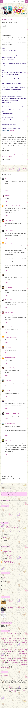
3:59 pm (20, 206)
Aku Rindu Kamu (10, 600)
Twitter (16, 154)
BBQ (22, 634)
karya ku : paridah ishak (8, 526)
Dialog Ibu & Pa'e (22, 640)
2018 (4, 581)
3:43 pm (13, 179)
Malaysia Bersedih (7, 651)
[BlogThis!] (6, 159)
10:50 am (14, 401)
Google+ (22, 154)
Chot (6, 347)
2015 (4, 593)
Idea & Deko (13, 644)
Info (18, 645)
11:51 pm (15, 337)
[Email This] (5, 159)
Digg (11, 156)
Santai (9, 658)
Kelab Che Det (12, 130)
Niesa (6, 380)
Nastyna (7, 327)
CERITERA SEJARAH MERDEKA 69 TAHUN (11, 527)
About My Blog (4, 634)
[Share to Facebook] (9, 159)
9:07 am (8, 390)
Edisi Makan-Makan (10, 642)
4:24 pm (11, 230)
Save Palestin (17, 658)
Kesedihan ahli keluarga (7, 647)
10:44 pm (11, 327)
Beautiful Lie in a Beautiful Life (10, 550)
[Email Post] (3, 159)
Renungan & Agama (7, 19)
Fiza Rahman (8, 179)
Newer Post (3, 169)
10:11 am (13, 423)
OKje (6, 440)
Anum (6, 195)
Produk (16, 653)
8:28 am (9, 380)
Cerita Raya (21, 638)
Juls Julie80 (8, 220)
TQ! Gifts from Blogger (12, 662)
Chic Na (7, 287)
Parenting (10, 653)
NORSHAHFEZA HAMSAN (11, 413)
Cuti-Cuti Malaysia (12, 640)
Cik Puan (7, 312)
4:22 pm (12, 220)
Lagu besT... (9, 649)
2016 (4, 589)
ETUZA (4, 537)
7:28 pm (10, 287)
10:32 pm (11, 312)
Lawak (16, 649)
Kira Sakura (8, 423)
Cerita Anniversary (12, 638)
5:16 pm (9, 440)
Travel (21, 662)
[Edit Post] (2, 30)
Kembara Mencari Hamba (8, 556)
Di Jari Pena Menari (12, 690)
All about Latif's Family (14, 634)
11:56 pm (13, 357)
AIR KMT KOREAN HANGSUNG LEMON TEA (11, 533)
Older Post (25, 169)
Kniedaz (7, 275)
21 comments (5, 28)
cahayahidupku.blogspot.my (11, 206)
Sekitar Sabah (12, 660)
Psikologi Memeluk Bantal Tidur (13, 614)
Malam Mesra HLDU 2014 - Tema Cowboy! (15, 607)
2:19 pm (18, 413)
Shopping (20, 660)
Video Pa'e (15, 665)
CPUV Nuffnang (4, 640)
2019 (4, 577)
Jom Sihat (24, 645)
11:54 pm (9, 347)
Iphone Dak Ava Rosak (7, 551)
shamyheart (8, 357)
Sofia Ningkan (8, 401)
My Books (15, 651)
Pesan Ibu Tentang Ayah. (9, 23)
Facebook (10, 154)
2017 (4, 585)
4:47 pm (10, 243)
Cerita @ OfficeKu (13, 636)
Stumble (5, 156)
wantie (6, 243)
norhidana (5, 532)
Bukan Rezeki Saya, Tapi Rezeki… (9, 562)
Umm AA (7, 230)
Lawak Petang (23, 649)
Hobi (8, 644)
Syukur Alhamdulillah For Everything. (9, 539)
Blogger (23, 690)
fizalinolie (7, 300)
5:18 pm (10, 275)
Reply (6, 190)
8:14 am (16, 368)
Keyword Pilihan (17, 647)
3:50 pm (9, 195)
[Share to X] (8, 159)
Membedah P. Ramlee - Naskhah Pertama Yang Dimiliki (13, 557)
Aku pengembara (9, 337)
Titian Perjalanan (7, 561)
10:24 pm (12, 300)
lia (5, 390)
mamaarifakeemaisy (10, 368)
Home (14, 169)
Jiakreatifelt (16, 691)
